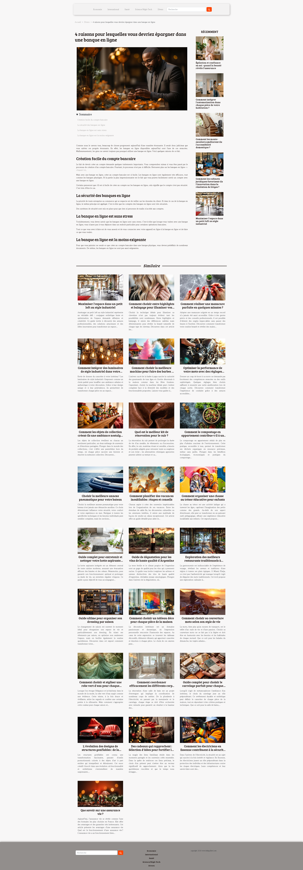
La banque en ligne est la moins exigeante (95, 135)
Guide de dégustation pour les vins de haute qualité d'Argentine (151, 558)
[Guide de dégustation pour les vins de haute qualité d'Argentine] (151, 540)
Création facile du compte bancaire (92, 119)
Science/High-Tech (143, 9)
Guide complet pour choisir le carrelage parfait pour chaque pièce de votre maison (202, 685)
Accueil (78, 22)
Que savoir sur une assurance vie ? (100, 812)
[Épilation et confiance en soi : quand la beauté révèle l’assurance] (209, 47)
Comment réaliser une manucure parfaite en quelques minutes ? (203, 305)
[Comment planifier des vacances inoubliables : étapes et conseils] (151, 479)
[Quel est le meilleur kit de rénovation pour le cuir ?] (151, 415)
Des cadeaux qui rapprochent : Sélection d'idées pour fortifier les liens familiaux (151, 749)
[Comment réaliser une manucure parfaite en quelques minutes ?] (202, 287)
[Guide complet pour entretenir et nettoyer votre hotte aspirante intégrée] (100, 540)
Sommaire (85, 114)
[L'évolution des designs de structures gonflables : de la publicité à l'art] (100, 729)
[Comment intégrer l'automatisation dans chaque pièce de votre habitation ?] (209, 84)
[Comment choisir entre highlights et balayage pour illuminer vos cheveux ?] (151, 287)
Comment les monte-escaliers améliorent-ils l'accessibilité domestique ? (209, 143)
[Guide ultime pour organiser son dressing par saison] (100, 601)
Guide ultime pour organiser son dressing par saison (100, 620)
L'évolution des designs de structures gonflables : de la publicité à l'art (100, 749)
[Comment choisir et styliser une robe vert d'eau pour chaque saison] (100, 665)
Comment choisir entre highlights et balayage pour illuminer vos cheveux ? (151, 307)
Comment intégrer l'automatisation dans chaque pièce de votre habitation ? (208, 103)
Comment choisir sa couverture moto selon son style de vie (203, 620)
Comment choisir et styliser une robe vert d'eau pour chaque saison (100, 685)
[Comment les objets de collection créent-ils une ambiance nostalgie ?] (100, 415)
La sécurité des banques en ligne (91, 125)
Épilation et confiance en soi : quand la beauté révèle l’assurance (208, 65)
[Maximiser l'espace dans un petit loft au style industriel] (209, 203)
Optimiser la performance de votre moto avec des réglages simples (202, 371)
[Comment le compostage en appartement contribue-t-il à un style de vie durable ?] (202, 415)
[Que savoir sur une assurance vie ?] (100, 793)
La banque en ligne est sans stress (92, 130)
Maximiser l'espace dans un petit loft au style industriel (209, 221)
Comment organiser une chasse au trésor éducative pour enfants (203, 497)
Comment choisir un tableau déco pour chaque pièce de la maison (151, 620)
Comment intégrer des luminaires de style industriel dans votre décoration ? (100, 371)
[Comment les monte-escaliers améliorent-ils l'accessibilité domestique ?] (209, 124)
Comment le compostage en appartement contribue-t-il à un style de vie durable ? (202, 435)
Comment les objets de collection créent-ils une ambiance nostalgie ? (100, 435)
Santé (127, 9)
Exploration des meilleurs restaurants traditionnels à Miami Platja (202, 560)
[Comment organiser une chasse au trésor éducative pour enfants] (202, 479)
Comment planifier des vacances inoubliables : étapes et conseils (152, 497)
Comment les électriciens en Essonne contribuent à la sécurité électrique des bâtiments (202, 749)
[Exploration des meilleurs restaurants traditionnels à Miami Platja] (202, 540)
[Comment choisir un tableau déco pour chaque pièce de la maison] (151, 601)
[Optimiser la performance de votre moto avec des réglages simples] (202, 351)
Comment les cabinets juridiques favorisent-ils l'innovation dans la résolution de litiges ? (209, 182)
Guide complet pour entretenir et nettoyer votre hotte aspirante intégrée (100, 560)
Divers (160, 9)
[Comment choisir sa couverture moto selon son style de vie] (202, 601)
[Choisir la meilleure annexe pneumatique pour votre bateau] (100, 479)
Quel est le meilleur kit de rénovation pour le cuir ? (151, 433)
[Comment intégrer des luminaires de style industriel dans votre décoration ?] (100, 351)
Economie (97, 9)
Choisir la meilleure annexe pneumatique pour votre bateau (100, 497)
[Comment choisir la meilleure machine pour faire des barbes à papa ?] (151, 351)
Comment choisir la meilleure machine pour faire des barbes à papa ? (151, 371)
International (113, 9)
